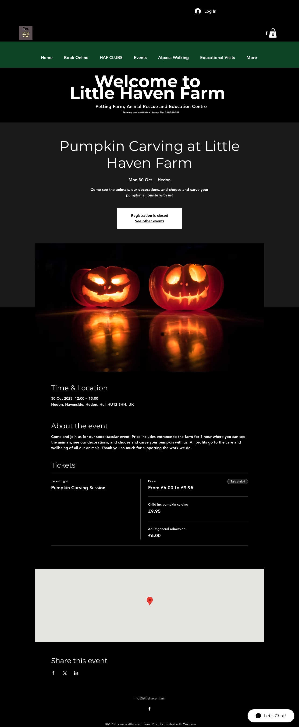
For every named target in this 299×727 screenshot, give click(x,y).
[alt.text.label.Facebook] (266, 33)
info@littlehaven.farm (150, 698)
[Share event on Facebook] (53, 673)
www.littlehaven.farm (135, 724)
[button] (273, 33)
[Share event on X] (65, 673)
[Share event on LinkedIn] (76, 673)
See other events (149, 221)
